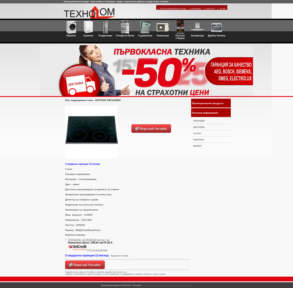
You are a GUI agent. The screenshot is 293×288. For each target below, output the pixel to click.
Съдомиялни (145, 35)
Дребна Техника (216, 35)
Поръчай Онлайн (153, 128)
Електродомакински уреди (173, 9)
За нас (197, 133)
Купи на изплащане (97, 250)
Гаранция (199, 121)
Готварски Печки (125, 35)
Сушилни (88, 35)
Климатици (163, 35)
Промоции (196, 9)
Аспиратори (197, 35)
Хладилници (105, 35)
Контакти (210, 9)
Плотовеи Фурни (180, 36)
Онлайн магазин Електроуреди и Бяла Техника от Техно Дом (167, 285)
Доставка (199, 127)
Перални (71, 35)
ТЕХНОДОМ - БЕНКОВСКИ (82, 240)
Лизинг (197, 146)
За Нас (223, 9)
